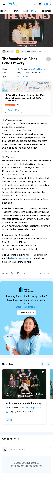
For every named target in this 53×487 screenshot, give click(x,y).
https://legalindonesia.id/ (26, 307)
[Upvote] (40, 273)
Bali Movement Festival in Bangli (24, 403)
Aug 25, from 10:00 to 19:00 (21, 412)
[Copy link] (25, 273)
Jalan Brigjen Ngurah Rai (30, 408)
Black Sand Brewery (37, 69)
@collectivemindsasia (20, 258)
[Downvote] (48, 273)
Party (25, 77)
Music (19, 77)
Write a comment (18, 449)
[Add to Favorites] (48, 59)
